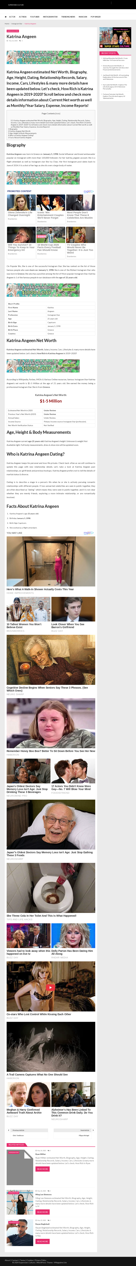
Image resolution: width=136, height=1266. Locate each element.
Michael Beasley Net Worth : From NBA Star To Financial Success (115, 59)
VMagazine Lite (60, 1262)
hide (58, 113)
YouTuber (34, 17)
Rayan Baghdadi (42, 1224)
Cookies (30, 1260)
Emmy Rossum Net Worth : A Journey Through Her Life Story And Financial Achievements (115, 68)
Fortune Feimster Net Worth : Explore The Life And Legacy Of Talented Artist (114, 96)
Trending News (68, 17)
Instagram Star (50, 17)
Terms (22, 1260)
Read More (42, 1169)
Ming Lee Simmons (43, 1194)
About (7, 1260)
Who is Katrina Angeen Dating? (21, 135)
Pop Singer (96, 17)
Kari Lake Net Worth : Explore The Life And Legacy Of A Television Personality (115, 87)
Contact (15, 1260)
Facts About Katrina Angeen (19, 137)
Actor (12, 17)
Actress (22, 17)
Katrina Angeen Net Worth (19, 131)
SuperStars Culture (16, 5)
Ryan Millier (40, 1154)
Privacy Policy (40, 1260)
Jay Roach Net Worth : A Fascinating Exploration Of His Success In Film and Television (116, 77)
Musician (83, 17)
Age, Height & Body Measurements (22, 133)
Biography (13, 129)
